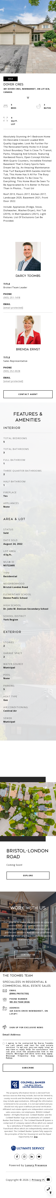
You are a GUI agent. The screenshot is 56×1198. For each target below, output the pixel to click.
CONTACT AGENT (28, 394)
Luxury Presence (36, 1165)
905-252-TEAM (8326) (20, 1002)
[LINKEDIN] (31, 1156)
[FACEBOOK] (17, 1156)
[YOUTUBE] (39, 1156)
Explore (28, 875)
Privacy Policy (41, 1179)
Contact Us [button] (28, 954)
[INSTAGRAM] (24, 1156)
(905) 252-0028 (11, 371)
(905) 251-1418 (11, 297)
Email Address (12, 1034)
